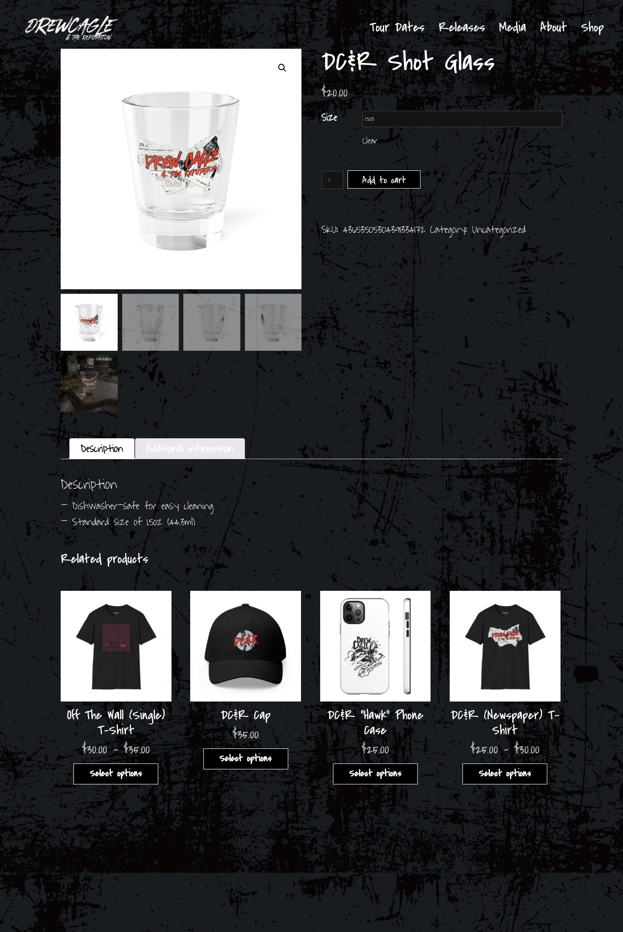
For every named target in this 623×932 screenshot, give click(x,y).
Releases (462, 27)
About (553, 27)
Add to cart (384, 180)
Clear (370, 141)
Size (329, 117)
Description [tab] (102, 449)
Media (512, 27)
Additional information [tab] (190, 449)
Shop (592, 27)
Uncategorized (499, 229)
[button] (282, 68)
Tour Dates (397, 27)
